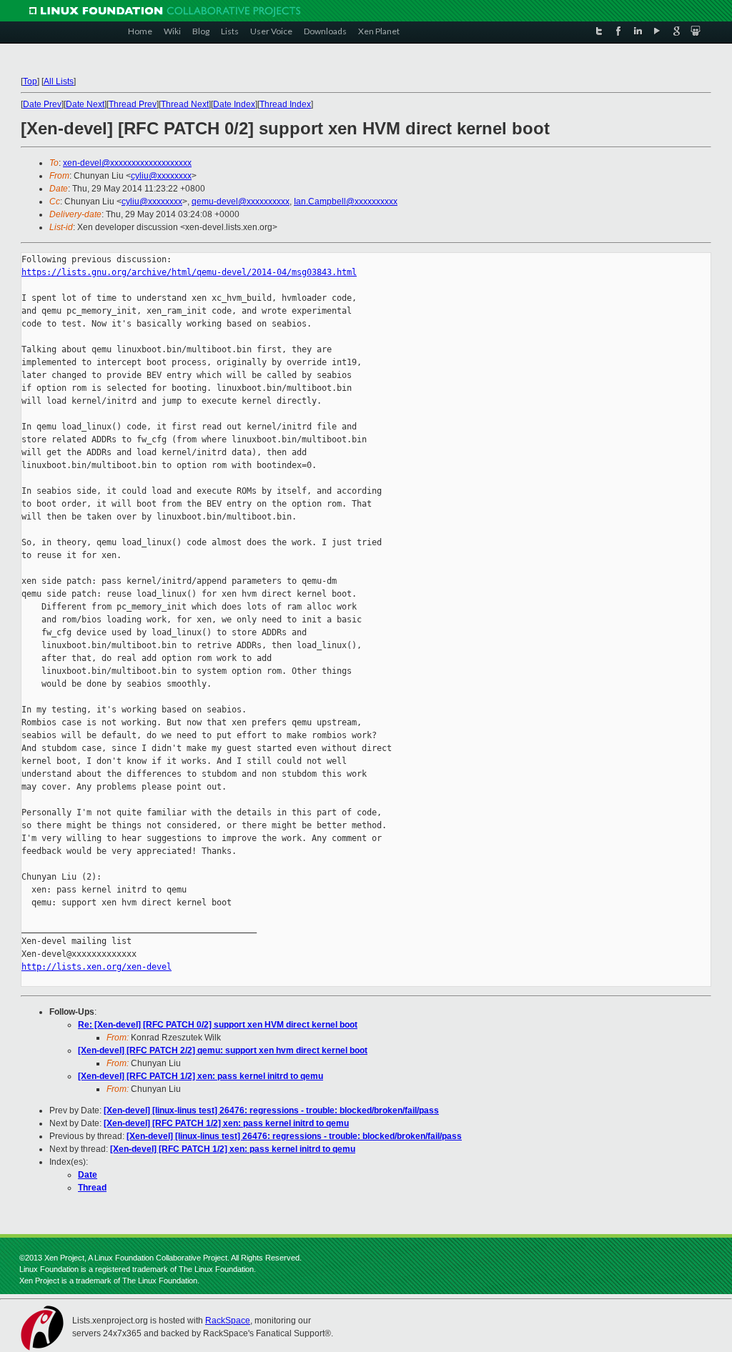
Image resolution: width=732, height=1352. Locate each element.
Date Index (234, 104)
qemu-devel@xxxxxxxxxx (241, 202)
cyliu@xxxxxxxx (161, 176)
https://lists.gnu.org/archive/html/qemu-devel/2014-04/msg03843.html (189, 272)
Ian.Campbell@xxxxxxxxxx (345, 202)
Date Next (85, 104)
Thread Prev (133, 104)
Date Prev (42, 104)
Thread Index (285, 104)
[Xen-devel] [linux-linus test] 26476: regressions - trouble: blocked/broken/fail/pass (271, 1110)
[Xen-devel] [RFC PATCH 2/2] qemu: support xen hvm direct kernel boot (222, 1050)
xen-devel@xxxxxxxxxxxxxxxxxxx (127, 163)
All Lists (59, 81)
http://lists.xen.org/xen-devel (96, 967)
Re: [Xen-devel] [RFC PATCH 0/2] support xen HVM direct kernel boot (217, 1025)
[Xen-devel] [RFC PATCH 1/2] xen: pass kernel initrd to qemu (200, 1076)
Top (30, 81)
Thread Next (185, 104)
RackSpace (227, 1321)
